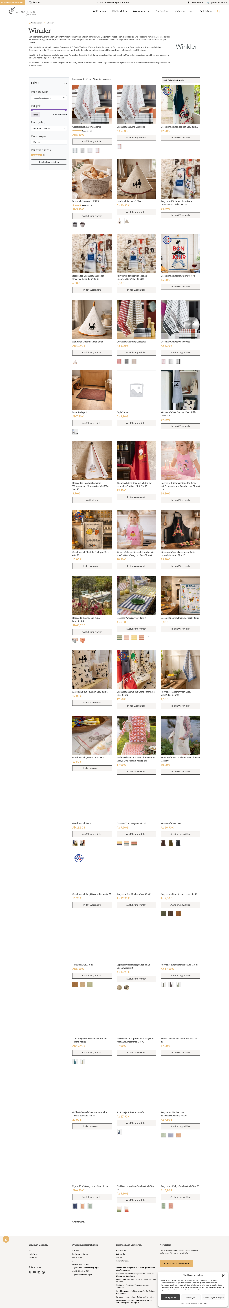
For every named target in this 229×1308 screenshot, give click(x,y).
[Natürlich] (75, 224)
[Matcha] (90, 984)
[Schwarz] (82, 150)
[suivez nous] (30, 1272)
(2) (38, 155)
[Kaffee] (163, 843)
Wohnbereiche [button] (141, 11)
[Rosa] (126, 637)
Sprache (36, 2)
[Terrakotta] (82, 640)
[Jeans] (119, 1132)
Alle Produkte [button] (119, 11)
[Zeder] (75, 843)
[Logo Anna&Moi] (22, 11)
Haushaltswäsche (122, 1261)
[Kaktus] (163, 1135)
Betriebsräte (77, 1257)
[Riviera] (119, 843)
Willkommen (100, 11)
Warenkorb (33, 1257)
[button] (223, 1275)
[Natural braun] (126, 987)
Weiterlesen (92, 500)
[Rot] (97, 150)
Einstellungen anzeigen (213, 1297)
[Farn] (119, 637)
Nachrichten (206, 11)
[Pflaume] (75, 432)
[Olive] (163, 913)
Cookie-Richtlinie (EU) (80, 1271)
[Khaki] (170, 843)
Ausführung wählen (92, 141)
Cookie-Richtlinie (184, 1303)
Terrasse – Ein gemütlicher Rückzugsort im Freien (134, 1297)
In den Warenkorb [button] (180, 137)
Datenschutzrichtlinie (198, 1303)
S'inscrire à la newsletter (176, 1263)
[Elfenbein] (119, 221)
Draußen (119, 1257)
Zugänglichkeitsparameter (13, 2)
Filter (35, 114)
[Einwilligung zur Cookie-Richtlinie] (6, 1239)
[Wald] (163, 984)
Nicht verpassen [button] (184, 11)
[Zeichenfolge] (126, 221)
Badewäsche (121, 1250)
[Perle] (82, 224)
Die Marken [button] (162, 11)
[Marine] (75, 1206)
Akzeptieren (170, 1297)
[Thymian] (90, 1206)
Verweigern (191, 1297)
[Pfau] (75, 1061)
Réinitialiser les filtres (49, 162)
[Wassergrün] (82, 1061)
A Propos (75, 1250)
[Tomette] (141, 637)
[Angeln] (126, 1209)
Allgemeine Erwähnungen (82, 1275)
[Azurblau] (75, 640)
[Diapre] (134, 843)
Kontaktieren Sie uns (80, 1254)
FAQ (30, 1250)
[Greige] (75, 150)
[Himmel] (82, 843)
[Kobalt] (170, 1135)
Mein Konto (197, 2)
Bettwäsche (120, 1254)
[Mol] (90, 150)
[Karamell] (178, 913)
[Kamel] (75, 984)
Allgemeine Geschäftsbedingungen (85, 1268)
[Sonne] (134, 637)
